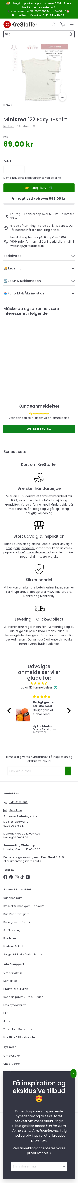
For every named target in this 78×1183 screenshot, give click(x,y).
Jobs (6, 1021)
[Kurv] (62, 24)
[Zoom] (62, 96)
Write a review (39, 429)
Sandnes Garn (13, 898)
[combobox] (39, 34)
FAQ (6, 1013)
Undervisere (11, 1064)
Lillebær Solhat (13, 946)
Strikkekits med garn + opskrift (23, 906)
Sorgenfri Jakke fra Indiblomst (23, 954)
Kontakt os (10, 981)
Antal (7, 161)
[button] (10, 711)
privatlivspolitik (39, 1153)
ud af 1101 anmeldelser (36, 687)
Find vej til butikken (15, 989)
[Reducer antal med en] (7, 170)
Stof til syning (12, 930)
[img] (39, 683)
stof (9, 548)
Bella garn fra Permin (17, 922)
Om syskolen (12, 1056)
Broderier (9, 938)
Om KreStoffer (12, 973)
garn (16, 548)
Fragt (28, 177)
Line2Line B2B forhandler (19, 1037)
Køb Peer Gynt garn (16, 914)
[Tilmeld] (64, 1166)
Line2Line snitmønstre (34, 552)
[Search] (71, 34)
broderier (28, 548)
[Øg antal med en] (20, 170)
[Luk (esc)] (74, 1073)
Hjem (6, 105)
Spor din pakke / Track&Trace (23, 997)
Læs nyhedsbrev (14, 1005)
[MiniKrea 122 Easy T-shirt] (28, 351)
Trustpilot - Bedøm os (17, 1029)
